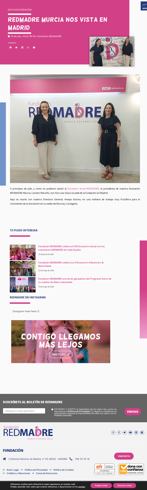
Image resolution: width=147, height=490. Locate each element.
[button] (10, 47)
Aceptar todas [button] (101, 485)
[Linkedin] (136, 432)
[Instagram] (113, 432)
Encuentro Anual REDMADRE (83, 188)
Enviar (132, 412)
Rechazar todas (124, 485)
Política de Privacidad (79, 411)
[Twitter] (125, 432)
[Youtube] (130, 432)
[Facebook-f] (119, 432)
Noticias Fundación (20, 9)
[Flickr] (142, 432)
